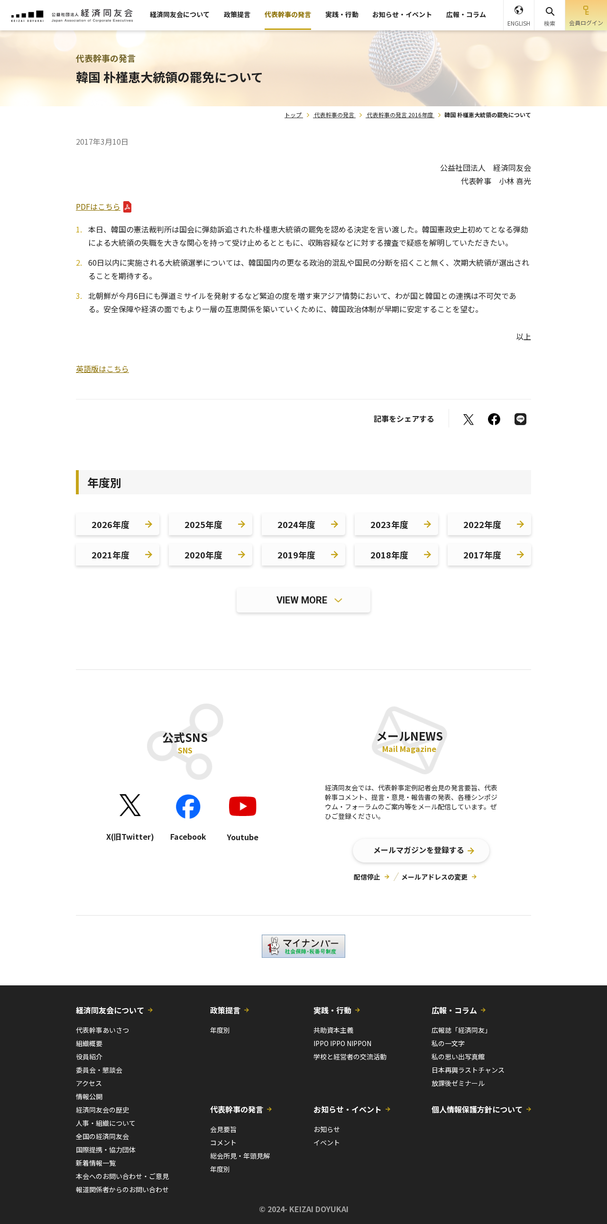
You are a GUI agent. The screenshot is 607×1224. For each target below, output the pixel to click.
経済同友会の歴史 (102, 1109)
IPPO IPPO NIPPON (342, 1043)
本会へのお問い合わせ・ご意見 (122, 1176)
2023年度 (389, 524)
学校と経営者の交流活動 (349, 1056)
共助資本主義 (333, 1030)
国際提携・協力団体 (106, 1149)
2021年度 (110, 554)
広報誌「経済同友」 (461, 1030)
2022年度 (482, 524)
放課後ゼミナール (458, 1083)
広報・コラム (466, 14)
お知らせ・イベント (402, 14)
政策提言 (237, 14)
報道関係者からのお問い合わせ (122, 1189)
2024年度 (296, 524)
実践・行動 (342, 14)
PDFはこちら (98, 206)
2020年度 (203, 554)
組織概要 (89, 1043)
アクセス (89, 1083)
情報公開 (89, 1096)
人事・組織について (106, 1123)
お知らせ (326, 1129)
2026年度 (110, 524)
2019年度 (296, 554)
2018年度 (389, 554)
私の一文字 (448, 1043)
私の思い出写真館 (458, 1056)
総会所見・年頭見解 (240, 1155)
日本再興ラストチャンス (468, 1070)
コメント (223, 1142)
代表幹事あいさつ (102, 1030)
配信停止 (367, 876)
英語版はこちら (102, 368)
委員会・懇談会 (99, 1070)
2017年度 (482, 554)
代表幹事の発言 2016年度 (400, 115)
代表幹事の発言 (288, 14)
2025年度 (203, 524)
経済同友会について (180, 14)
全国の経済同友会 (102, 1136)
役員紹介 (89, 1056)
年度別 (220, 1030)
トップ (293, 115)
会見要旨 (223, 1129)
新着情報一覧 (96, 1163)
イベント (326, 1142)
